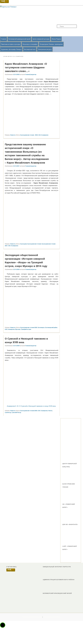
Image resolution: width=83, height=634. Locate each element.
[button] (2, 625)
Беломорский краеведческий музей (19, 39)
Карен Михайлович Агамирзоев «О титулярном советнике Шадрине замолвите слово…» (26, 67)
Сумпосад (8, 412)
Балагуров (23, 244)
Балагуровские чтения (34, 244)
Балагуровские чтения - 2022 (29, 135)
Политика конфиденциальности (32, 617)
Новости (12, 135)
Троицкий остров (26, 329)
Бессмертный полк (30, 49)
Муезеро (17, 329)
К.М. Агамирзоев (43, 135)
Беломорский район (51, 327)
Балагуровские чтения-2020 (28, 327)
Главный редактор (30, 74)
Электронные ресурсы (45, 49)
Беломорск (41, 327)
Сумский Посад (16, 412)
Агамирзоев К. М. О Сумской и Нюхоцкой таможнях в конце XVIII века (31, 406)
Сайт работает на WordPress (52, 617)
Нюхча (50, 410)
